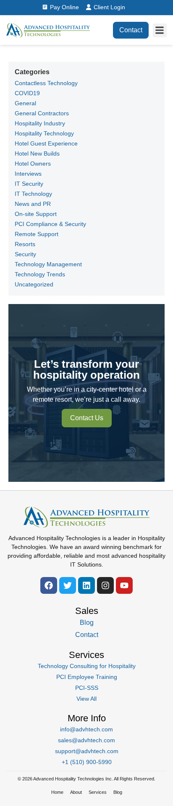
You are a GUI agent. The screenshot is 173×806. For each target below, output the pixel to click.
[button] (160, 30)
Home (57, 792)
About (76, 792)
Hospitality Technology (44, 133)
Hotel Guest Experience (46, 143)
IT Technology (33, 193)
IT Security (29, 183)
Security (25, 254)
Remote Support (36, 234)
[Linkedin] (86, 585)
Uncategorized (34, 284)
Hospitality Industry (40, 123)
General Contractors (42, 113)
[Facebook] (48, 585)
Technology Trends (40, 274)
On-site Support (36, 214)
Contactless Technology (46, 83)
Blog (117, 792)
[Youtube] (124, 585)
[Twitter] (67, 585)
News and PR (33, 203)
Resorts (25, 244)
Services (98, 792)
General (25, 103)
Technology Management (48, 264)
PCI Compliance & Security (50, 224)
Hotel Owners (33, 163)
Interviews (28, 173)
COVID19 (27, 93)
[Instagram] (105, 585)
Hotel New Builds (37, 153)
